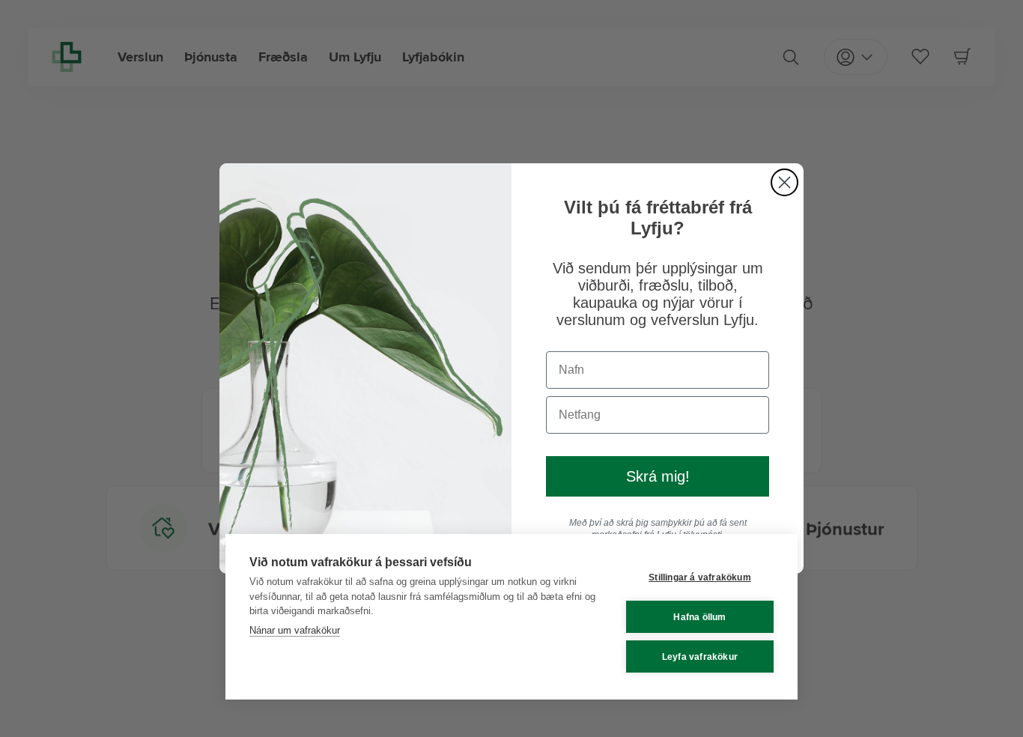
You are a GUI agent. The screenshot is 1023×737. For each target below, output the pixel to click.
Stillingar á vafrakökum (700, 577)
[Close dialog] (784, 182)
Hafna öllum (699, 617)
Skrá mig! (658, 476)
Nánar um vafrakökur (294, 630)
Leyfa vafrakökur (700, 657)
